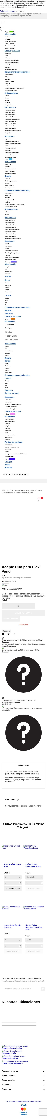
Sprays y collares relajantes (13, 130)
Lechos (8, 295)
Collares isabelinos (10, 126)
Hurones (8, 468)
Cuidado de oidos (10, 114)
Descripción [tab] (23, 765)
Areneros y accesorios (11, 250)
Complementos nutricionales (17, 72)
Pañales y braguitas (10, 123)
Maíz (6, 302)
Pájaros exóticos (9, 421)
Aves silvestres (9, 419)
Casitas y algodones (11, 406)
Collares (7, 95)
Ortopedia (8, 132)
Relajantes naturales (11, 90)
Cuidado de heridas (10, 121)
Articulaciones (9, 74)
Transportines (9, 155)
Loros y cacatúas (10, 435)
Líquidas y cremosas (11, 181)
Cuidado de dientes (10, 117)
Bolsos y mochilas (10, 148)
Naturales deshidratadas (12, 60)
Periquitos (8, 426)
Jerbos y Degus (11, 336)
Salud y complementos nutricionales (16, 454)
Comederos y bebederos (12, 152)
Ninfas (6, 432)
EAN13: (5, 589)
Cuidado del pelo (10, 110)
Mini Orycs (8, 285)
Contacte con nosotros (16, 474)
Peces (7, 465)
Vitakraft (7, 273)
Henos (7, 280)
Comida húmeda (9, 43)
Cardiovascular (9, 86)
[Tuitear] (8, 634)
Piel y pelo (8, 77)
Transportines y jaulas (11, 409)
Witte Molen (8, 292)
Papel (6, 300)
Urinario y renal (9, 81)
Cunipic (7, 267)
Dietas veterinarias (10, 41)
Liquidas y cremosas (11, 69)
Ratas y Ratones (11, 340)
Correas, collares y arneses (13, 143)
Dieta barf (7, 166)
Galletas (7, 58)
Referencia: (6, 581)
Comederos (8, 402)
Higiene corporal (12, 393)
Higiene (8, 310)
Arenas (7, 248)
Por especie (10, 321)
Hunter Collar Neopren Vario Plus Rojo (33, 927)
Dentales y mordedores (11, 62)
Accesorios (9, 136)
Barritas (7, 55)
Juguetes (7, 139)
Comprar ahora (11, 619)
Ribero (7, 283)
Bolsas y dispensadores (12, 141)
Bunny (7, 289)
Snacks (8, 176)
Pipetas (7, 98)
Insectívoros (8, 437)
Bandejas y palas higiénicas (13, 404)
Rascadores (8, 246)
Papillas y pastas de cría (12, 447)
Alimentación (10, 264)
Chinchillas (9, 324)
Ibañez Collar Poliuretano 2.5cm (33, 865)
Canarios (7, 423)
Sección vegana (9, 48)
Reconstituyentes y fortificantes (14, 88)
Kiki (6, 269)
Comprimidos (9, 105)
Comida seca (8, 37)
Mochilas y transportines (12, 253)
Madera (7, 298)
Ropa (6, 145)
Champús (7, 102)
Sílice (6, 305)
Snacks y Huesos (12, 51)
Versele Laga (8, 271)
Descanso (7, 150)
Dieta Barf (7, 39)
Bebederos (8, 399)
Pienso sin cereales (10, 46)
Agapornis (8, 430)
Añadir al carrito (23, 613)
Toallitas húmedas (10, 128)
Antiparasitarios (11, 93)
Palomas (7, 439)
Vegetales (7, 67)
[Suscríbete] (43, 989)
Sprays (7, 100)
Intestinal (7, 79)
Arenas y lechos (9, 456)
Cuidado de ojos (9, 112)
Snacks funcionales (10, 64)
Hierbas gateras (9, 187)
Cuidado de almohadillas (12, 119)
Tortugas (8, 462)
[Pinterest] (14, 634)
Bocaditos (8, 53)
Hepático (7, 83)
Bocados (7, 178)
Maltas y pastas (9, 185)
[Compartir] (3, 634)
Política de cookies (7, 11)
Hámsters (8, 332)
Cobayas (8, 328)
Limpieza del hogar (10, 157)
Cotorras (7, 428)
